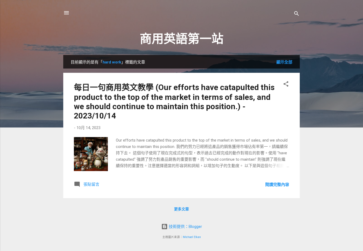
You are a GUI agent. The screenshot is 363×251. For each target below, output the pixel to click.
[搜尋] (296, 14)
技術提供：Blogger (185, 226)
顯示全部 (284, 62)
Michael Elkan (192, 237)
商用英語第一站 (181, 39)
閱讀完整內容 (277, 184)
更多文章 (181, 209)
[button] (286, 85)
